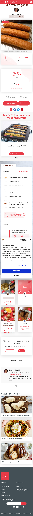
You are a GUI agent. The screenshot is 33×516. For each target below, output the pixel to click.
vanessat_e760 (25, 296)
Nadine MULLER (14, 370)
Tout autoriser (16, 270)
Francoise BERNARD (8, 296)
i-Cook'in (3, 492)
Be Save (2, 490)
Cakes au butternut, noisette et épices (8, 303)
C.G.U (17, 486)
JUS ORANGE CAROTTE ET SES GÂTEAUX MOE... (8, 330)
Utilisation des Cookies (21, 490)
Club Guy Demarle (5, 486)
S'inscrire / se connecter (7, 513)
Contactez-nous (19, 485)
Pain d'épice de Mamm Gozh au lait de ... (24, 328)
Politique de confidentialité (22, 489)
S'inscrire (21, 351)
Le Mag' (2, 488)
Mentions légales (19, 488)
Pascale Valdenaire (8, 323)
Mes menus (25, 102)
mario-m (25, 323)
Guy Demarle (4, 485)
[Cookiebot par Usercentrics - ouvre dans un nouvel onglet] (20, 240)
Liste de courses (24, 171)
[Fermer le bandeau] (30, 239)
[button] (2, 2)
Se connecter (10, 351)
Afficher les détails (23, 266)
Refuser (16, 275)
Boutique (3, 489)
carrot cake (24, 299)
